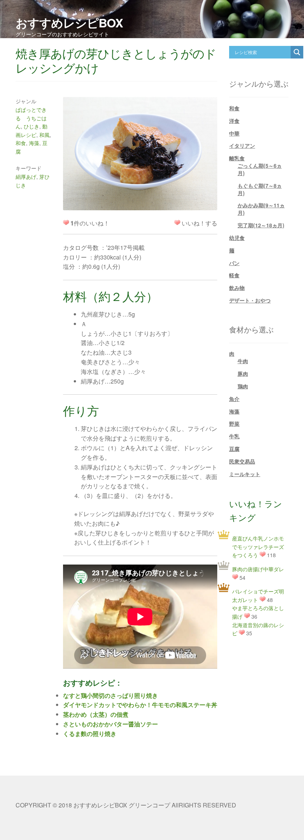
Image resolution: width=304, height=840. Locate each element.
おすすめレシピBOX (69, 22)
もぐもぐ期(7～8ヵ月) (260, 189)
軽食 (234, 275)
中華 (234, 133)
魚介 (234, 398)
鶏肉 (243, 386)
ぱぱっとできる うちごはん (31, 118)
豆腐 (234, 448)
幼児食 (237, 237)
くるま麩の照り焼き (89, 733)
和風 (44, 134)
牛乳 (234, 436)
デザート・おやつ (250, 300)
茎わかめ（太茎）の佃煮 (95, 714)
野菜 (234, 423)
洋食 (234, 120)
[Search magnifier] (297, 52)
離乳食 (237, 158)
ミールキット (244, 474)
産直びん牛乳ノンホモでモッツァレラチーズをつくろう (258, 547)
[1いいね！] (177, 222)
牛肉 (243, 361)
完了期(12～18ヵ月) (261, 225)
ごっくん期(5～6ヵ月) (260, 169)
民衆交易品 (242, 461)
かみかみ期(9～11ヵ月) (261, 208)
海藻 (34, 143)
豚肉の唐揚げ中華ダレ (258, 569)
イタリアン (242, 145)
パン (234, 263)
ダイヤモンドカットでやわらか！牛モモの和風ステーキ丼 (140, 704)
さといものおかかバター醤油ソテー (110, 724)
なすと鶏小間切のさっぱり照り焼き (110, 695)
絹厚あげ (26, 176)
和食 (21, 143)
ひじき (31, 126)
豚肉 (243, 373)
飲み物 (237, 287)
